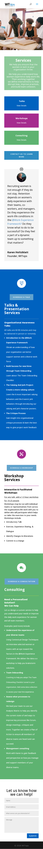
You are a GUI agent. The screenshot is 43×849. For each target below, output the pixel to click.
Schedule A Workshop (21, 468)
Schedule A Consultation (21, 581)
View (21, 123)
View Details (21, 140)
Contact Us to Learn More (21, 155)
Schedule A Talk (21, 297)
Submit (33, 835)
